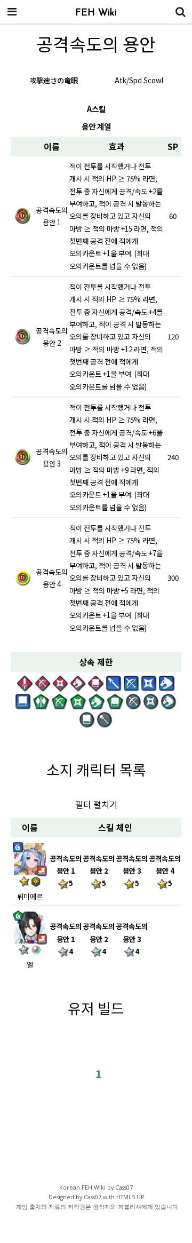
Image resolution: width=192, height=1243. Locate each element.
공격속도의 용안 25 (99, 871)
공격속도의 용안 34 (132, 938)
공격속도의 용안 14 (66, 938)
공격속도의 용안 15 (66, 871)
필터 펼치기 (96, 804)
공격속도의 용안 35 (132, 871)
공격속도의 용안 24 (99, 938)
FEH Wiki (96, 13)
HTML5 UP (130, 1197)
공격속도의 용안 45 (165, 871)
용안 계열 (96, 126)
